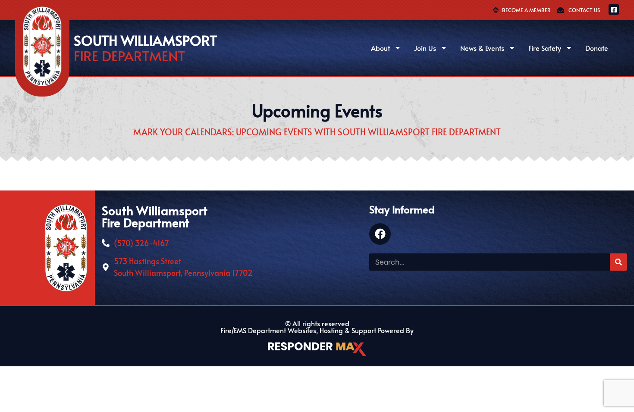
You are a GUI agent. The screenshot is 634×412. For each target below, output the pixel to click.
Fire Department (129, 55)
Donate (596, 48)
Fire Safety (544, 48)
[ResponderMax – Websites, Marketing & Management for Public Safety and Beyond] (317, 349)
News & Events (482, 48)
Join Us (425, 48)
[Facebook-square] (614, 9)
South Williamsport (145, 40)
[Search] (618, 262)
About (380, 48)
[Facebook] (380, 234)
